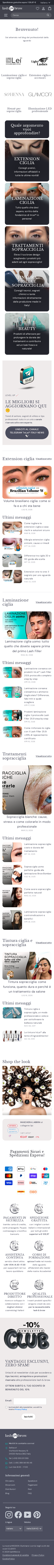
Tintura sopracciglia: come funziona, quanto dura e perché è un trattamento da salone (27, 987)
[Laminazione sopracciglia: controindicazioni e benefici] (12, 920)
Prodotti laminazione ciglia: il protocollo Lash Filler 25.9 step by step (36, 715)
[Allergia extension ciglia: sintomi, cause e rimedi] (12, 544)
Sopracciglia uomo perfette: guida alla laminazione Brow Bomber (37, 870)
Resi (30, 1489)
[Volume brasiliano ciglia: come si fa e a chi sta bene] (27, 482)
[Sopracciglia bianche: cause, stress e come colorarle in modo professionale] (27, 790)
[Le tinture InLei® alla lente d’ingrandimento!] (12, 1036)
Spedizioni (32, 1481)
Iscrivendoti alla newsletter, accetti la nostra (25, 1408)
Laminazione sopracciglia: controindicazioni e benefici (37, 915)
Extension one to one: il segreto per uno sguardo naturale (37, 575)
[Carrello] (49, 8)
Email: (8, 1400)
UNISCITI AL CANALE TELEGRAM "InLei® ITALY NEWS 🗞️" (27, 432)
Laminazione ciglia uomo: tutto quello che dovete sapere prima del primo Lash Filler (27, 646)
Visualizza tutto (44, 458)
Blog (7, 1493)
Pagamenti (32, 1485)
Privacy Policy (21, 1409)
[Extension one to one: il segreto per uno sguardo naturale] (12, 576)
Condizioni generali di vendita (15, 1555)
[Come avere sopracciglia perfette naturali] (12, 897)
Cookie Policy (8, 1558)
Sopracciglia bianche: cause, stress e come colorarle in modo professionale (27, 822)
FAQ (30, 1493)
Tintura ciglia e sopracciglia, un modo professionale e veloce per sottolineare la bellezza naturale (36, 1016)
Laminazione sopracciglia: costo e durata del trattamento (37, 848)
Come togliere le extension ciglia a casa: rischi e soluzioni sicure (37, 527)
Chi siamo (9, 1481)
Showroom (10, 1485)
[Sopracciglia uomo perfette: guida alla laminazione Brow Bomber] (12, 875)
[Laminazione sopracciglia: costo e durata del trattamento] (12, 852)
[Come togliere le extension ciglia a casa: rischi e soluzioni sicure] (12, 528)
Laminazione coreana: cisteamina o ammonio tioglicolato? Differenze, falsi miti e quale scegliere (36, 695)
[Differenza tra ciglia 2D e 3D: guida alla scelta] (12, 560)
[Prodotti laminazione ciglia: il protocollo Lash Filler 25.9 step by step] (12, 715)
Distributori (10, 1489)
